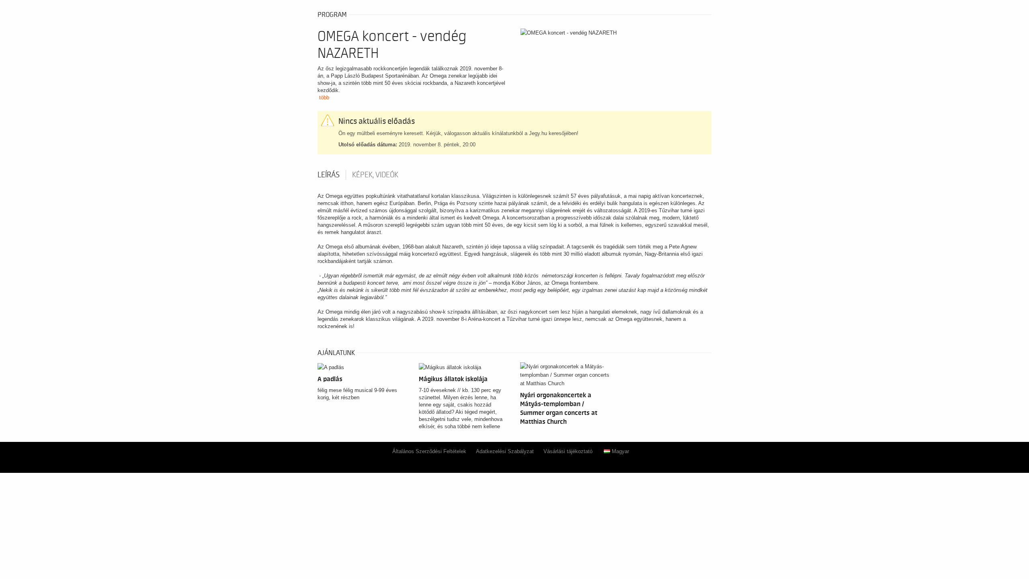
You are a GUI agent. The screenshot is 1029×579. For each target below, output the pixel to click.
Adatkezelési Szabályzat (505, 451)
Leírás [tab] (329, 174)
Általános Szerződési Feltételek (429, 451)
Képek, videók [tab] (375, 174)
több (324, 97)
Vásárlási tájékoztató (567, 451)
